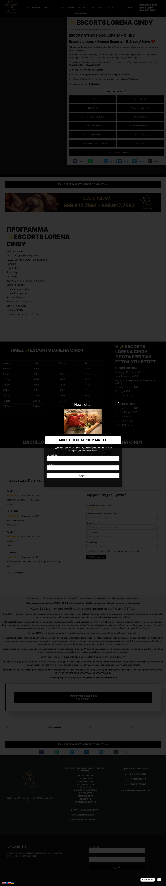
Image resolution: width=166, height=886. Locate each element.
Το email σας (52, 455)
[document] (83, 443)
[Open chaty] (159, 879)
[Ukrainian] (12, 882)
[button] (118, 402)
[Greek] (6, 882)
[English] (3, 882)
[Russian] (9, 882)
